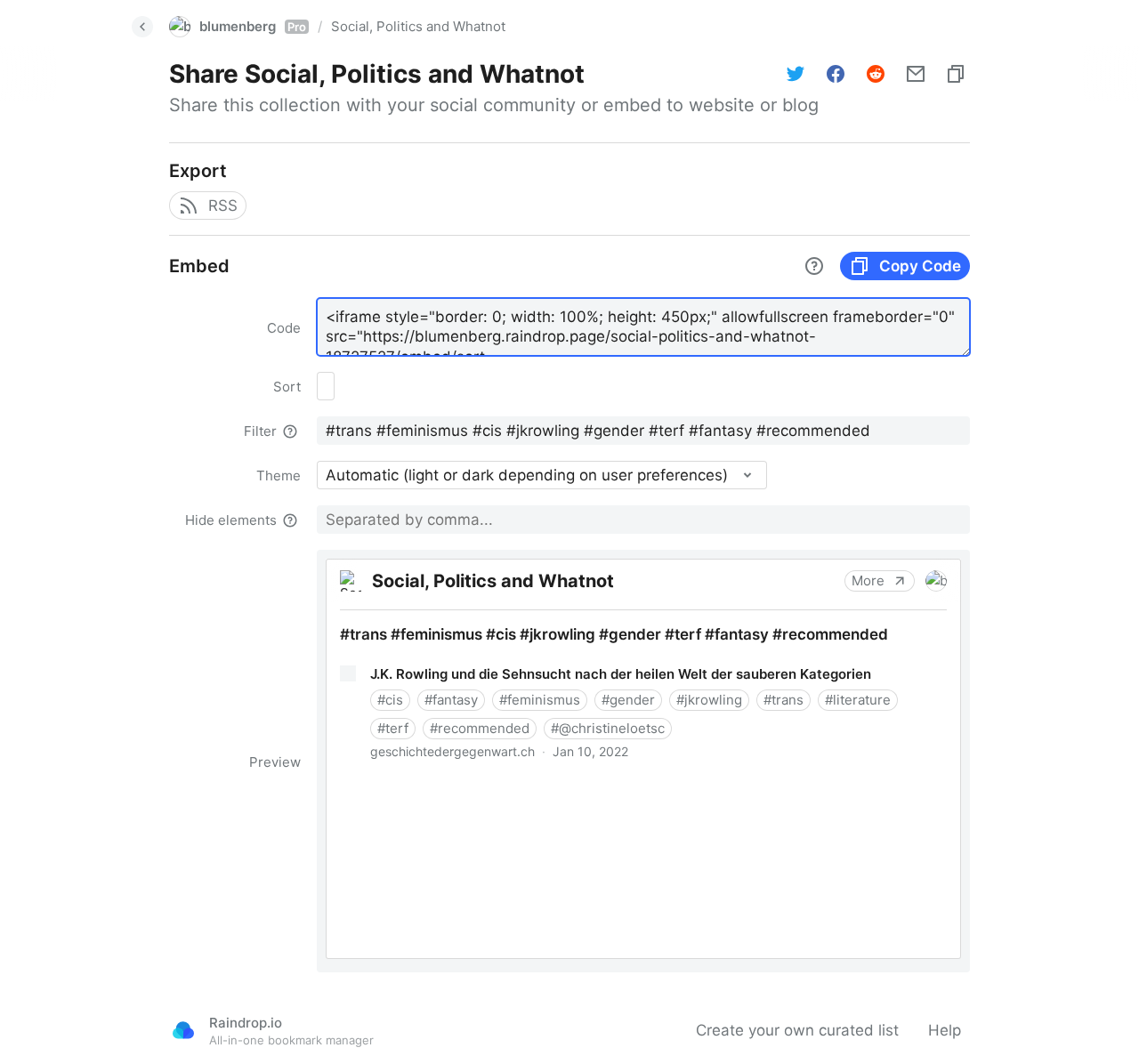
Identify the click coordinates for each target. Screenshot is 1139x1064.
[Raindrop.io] (183, 1030)
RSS (223, 205)
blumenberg (252, 26)
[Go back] (142, 26)
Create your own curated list (797, 1030)
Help (944, 1030)
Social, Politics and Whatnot (418, 26)
